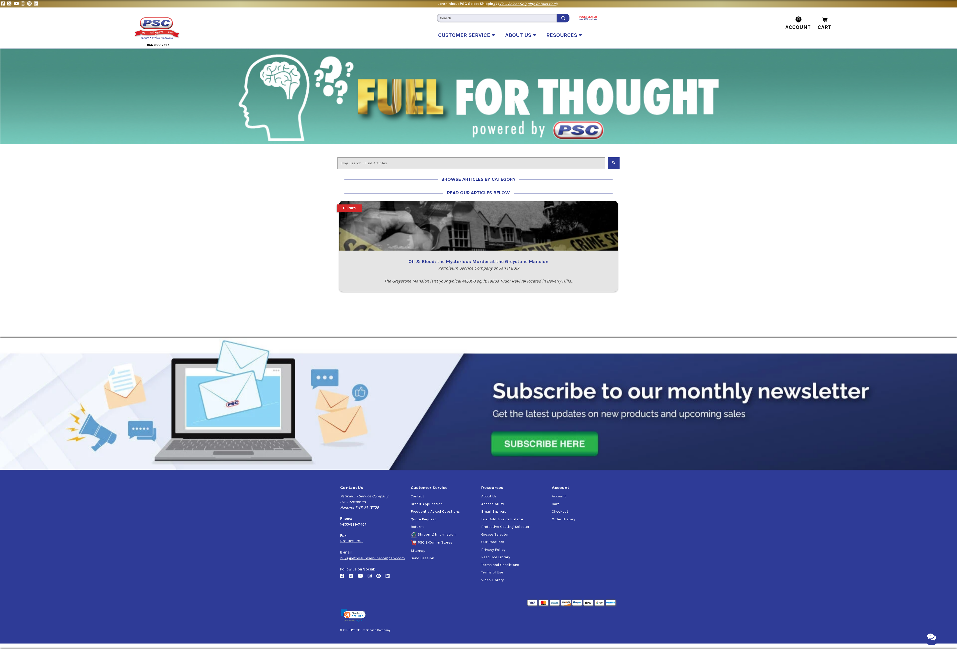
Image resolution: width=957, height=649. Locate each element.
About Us (489, 496)
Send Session (422, 558)
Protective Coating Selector (505, 526)
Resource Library (495, 557)
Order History (563, 519)
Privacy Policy (493, 549)
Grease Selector (495, 534)
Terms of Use (492, 572)
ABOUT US (519, 35)
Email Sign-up (493, 511)
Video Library (492, 580)
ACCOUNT (798, 27)
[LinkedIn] (36, 3)
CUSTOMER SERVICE (465, 35)
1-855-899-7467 (353, 524)
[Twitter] (10, 3)
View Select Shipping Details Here (528, 3)
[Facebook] (4, 3)
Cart (555, 504)
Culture (349, 208)
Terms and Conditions (500, 564)
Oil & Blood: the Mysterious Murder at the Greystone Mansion (478, 261)
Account (559, 496)
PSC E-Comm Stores (435, 542)
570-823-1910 (351, 541)
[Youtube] (17, 3)
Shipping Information (437, 534)
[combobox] (497, 18)
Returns (417, 526)
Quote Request (423, 519)
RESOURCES (562, 35)
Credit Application (427, 504)
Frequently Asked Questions (435, 511)
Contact (417, 496)
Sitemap (418, 550)
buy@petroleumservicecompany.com (372, 558)
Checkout (560, 511)
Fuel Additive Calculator (502, 519)
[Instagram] (24, 3)
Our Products (492, 542)
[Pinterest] (30, 3)
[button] (353, 615)
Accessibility (492, 504)
